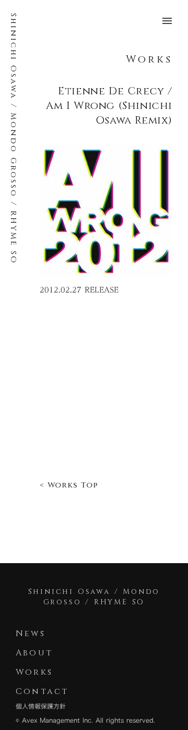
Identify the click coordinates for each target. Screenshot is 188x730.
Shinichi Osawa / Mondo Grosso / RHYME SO (13, 138)
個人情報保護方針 (41, 706)
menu (167, 21)
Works (149, 59)
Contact (44, 691)
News (30, 633)
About (34, 653)
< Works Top (69, 485)
